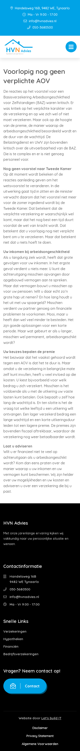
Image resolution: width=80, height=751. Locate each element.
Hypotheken (13, 639)
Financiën (10, 646)
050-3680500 (42, 27)
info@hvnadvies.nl (42, 21)
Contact (32, 686)
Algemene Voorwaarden (40, 744)
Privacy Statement (40, 736)
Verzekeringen (14, 631)
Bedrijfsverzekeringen (20, 654)
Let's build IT (51, 718)
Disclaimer (40, 728)
